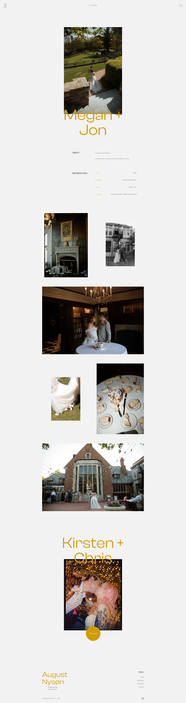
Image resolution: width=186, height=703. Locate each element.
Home (142, 677)
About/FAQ (140, 684)
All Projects (140, 680)
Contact (141, 687)
